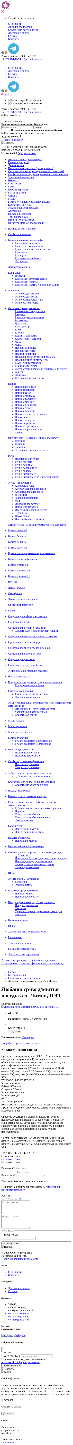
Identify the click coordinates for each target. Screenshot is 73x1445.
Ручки (11, 455)
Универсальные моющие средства (28, 670)
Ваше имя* (7, 1168)
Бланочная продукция (27, 243)
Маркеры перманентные (29, 299)
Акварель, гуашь (24, 485)
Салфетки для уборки (27, 814)
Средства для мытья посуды (24, 642)
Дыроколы (21, 323)
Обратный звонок (32, 59)
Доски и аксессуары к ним (23, 954)
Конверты (20, 255)
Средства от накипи (26, 714)
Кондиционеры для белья (29, 685)
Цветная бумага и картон (29, 519)
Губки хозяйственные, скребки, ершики (38, 808)
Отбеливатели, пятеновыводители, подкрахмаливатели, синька (35, 710)
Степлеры (20, 375)
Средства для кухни (19, 622)
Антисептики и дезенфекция (25, 159)
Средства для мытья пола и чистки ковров (32, 636)
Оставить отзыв (10, 1159)
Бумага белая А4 (17, 536)
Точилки (20, 447)
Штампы (13, 180)
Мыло (11, 198)
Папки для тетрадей (26, 506)
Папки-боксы (23, 417)
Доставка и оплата (19, 32)
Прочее (12, 925)
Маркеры (13, 290)
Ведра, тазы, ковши (19, 790)
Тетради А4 (21, 261)
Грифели (20, 275)
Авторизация (34, 103)
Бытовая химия (17, 192)
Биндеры (20, 314)
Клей (18, 329)
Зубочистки (22, 855)
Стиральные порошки (21, 691)
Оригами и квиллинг (20, 604)
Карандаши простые (27, 281)
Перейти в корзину (12, 139)
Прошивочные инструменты (31, 359)
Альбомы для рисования (29, 491)
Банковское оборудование (30, 311)
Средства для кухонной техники (27, 627)
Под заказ (15, 1031)
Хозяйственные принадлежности (27, 931)
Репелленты (15, 937)
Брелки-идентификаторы (29, 317)
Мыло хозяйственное (20, 732)
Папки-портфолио (25, 423)
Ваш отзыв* (8, 1175)
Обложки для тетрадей (28, 503)
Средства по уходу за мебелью (25, 665)
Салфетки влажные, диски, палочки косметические (38, 174)
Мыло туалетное (17, 726)
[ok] (6, 53)
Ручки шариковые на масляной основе (37, 476)
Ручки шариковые (25, 473)
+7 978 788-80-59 (11, 112)
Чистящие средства (19, 676)
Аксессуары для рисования (30, 488)
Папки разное (23, 392)
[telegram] (13, 53)
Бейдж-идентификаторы (22, 948)
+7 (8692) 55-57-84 (18, 1319)
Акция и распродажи (20, 26)
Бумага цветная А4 (19, 576)
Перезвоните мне (11, 1365)
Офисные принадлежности (24, 308)
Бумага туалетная (18, 737)
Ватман (12, 581)
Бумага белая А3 (17, 530)
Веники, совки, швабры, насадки (27, 796)
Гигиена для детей (18, 162)
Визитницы (22, 320)
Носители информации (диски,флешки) (31, 168)
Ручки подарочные (26, 467)
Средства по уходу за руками (32, 784)
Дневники (21, 494)
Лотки (18, 341)
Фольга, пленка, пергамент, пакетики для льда (35, 852)
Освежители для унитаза (29, 832)
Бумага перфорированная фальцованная (31, 553)
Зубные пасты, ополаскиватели (33, 776)
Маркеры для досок (26, 296)
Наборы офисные (25, 350)
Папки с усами (23, 408)
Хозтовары (14, 210)
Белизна (12, 610)
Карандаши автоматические (31, 278)
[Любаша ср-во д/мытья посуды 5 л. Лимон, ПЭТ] (30, 1006)
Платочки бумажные (27, 764)
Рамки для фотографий (28, 362)
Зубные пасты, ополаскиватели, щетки (30, 773)
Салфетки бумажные (27, 767)
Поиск (38, 127)
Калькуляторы (23, 326)
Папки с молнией (25, 401)
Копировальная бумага (28, 258)
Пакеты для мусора (19, 837)
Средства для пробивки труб (24, 653)
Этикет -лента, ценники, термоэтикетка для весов (37, 524)
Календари (21, 252)
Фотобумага (15, 593)
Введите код (11, 1234)
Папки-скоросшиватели (28, 429)
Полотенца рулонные (27, 755)
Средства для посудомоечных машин (36, 630)
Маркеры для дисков (27, 293)
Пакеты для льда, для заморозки (33, 861)
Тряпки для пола (24, 820)
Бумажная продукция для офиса (26, 240)
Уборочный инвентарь (21, 177)
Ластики (20, 440)
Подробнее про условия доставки (20, 1043)
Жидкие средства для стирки (31, 694)
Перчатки (20, 811)
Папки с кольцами (25, 398)
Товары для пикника (20, 943)
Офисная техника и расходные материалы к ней (36, 171)
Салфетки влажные (19, 234)
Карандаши (14, 272)
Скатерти (20, 908)
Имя (3, 1352)
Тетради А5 (21, 513)
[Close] (2, 1349)
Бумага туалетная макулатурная (33, 740)
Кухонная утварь (18, 920)
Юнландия (28, 1037)
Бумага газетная (17, 547)
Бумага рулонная (18, 564)
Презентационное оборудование (27, 222)
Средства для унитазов (21, 659)
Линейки (20, 444)
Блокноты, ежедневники (29, 246)
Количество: (15, 1027)
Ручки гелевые (23, 461)
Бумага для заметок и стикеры (32, 249)
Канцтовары (15, 183)
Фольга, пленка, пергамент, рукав (34, 864)
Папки (12, 383)
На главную (8, 1442)
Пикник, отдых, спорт (21, 219)
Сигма (12, 972)
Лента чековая (16, 587)
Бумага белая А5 (17, 541)
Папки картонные (25, 386)
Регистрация (27, 18)
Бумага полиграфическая (22, 559)
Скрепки (20, 372)
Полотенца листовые (27, 752)
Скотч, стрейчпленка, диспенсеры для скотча (41, 368)
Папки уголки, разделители (31, 414)
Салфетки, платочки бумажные (26, 761)
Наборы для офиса (25, 347)
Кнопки (19, 332)
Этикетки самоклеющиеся (23, 599)
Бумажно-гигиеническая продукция (29, 201)
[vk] (2, 53)
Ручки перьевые (24, 464)
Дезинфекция (16, 165)
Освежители (15, 825)
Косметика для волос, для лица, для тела (31, 781)
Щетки (12, 873)
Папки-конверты (24, 420)
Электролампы (23, 884)
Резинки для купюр (26, 365)
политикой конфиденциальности (20, 1362)
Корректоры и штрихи (28, 338)
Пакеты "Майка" (24, 893)
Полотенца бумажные (20, 749)
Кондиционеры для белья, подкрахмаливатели (35, 682)
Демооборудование (19, 267)
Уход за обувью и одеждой (23, 207)
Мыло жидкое (16, 720)
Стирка (12, 195)
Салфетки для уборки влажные (33, 817)
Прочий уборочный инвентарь (26, 846)
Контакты (14, 39)
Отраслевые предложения (23, 29)
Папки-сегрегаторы (26, 426)
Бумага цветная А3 (19, 570)
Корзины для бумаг (26, 335)
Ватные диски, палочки (22, 228)
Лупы (18, 344)
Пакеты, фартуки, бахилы (23, 890)
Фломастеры (22, 516)
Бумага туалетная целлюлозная (33, 743)
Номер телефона (10, 1355)
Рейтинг (6, 1195)
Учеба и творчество (19, 482)
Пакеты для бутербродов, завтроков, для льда (41, 858)
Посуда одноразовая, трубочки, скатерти (31, 902)
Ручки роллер (23, 470)
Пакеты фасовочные (27, 896)
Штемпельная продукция (29, 378)
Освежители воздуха (27, 828)
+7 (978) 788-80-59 (18, 1313)
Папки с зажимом (25, 395)
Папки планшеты (25, 389)
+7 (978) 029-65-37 (18, 1316)
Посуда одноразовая (19, 213)
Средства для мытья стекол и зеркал (29, 647)
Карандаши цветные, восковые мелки (37, 284)
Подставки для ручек (27, 458)
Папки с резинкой (25, 404)
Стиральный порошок (28, 697)
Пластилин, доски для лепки (31, 509)
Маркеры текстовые (26, 302)
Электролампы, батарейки (23, 878)
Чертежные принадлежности (31, 450)
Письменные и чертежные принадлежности (33, 437)
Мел (17, 500)
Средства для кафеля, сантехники (27, 616)
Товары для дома (18, 216)
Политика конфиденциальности (20, 1258)
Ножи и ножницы (25, 353)
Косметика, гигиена (19, 204)
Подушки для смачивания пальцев (35, 356)
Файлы (19, 432)
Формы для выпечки (27, 867)
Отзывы (12, 35)
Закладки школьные (26, 497)
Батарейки (21, 881)
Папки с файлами (25, 411)
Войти (16, 18)
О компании (15, 23)
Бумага (12, 186)
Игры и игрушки (18, 189)
